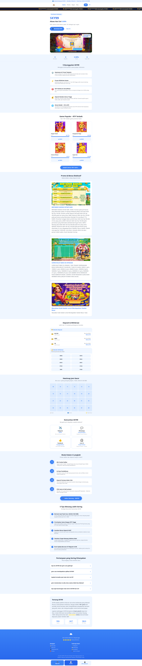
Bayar (73, 5)
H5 (89, 4)
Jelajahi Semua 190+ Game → (71, 167)
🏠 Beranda (52, 645)
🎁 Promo (52, 651)
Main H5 (68, 28)
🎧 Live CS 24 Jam (76, 651)
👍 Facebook (74, 649)
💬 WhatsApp (75, 647)
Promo (68, 5)
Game (64, 5)
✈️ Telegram (74, 645)
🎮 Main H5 (52, 647)
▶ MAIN (60, 139)
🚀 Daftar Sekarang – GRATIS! (71, 498)
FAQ (77, 5)
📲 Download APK (57, 28)
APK (86, 4)
